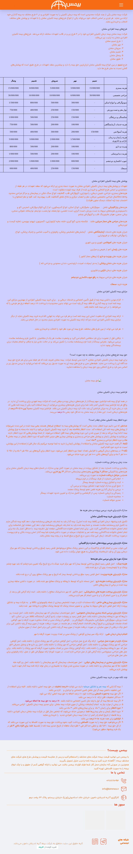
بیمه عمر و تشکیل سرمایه (94, 687)
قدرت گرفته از (47, 847)
